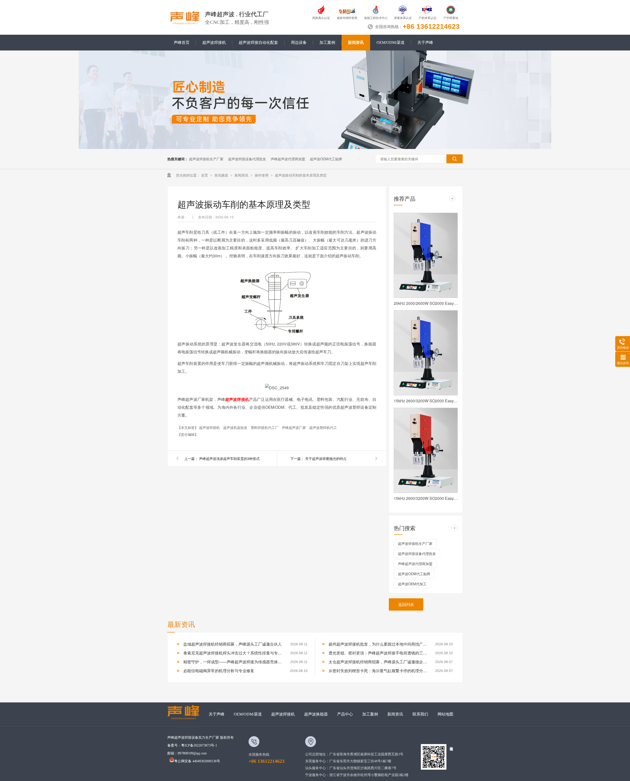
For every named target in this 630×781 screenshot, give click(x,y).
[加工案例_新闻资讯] (315, 147)
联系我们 (420, 714)
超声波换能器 (316, 714)
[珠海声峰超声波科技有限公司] (185, 714)
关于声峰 (425, 42)
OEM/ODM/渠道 (391, 42)
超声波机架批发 (235, 427)
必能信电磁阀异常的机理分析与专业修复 (218, 670)
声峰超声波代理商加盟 (288, 158)
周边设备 (299, 42)
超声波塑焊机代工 (323, 427)
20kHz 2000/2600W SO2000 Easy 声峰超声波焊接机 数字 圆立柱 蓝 (426, 303)
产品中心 (345, 714)
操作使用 (262, 175)
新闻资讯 (356, 42)
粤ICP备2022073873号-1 (199, 745)
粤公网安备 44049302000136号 (197, 761)
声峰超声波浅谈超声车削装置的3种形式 (229, 458)
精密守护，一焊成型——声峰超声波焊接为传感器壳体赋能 (232, 662)
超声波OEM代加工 (412, 583)
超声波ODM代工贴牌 (326, 158)
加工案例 (327, 42)
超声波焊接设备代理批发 (247, 158)
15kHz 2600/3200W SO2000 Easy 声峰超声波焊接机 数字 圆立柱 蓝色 (426, 401)
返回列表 (406, 604)
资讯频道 (221, 175)
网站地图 (445, 714)
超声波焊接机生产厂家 (206, 158)
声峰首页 (181, 42)
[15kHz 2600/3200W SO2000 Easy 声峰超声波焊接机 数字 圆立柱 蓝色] (425, 352)
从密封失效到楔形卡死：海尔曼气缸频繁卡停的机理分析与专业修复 (378, 670)
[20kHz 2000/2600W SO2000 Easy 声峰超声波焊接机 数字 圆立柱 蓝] (425, 255)
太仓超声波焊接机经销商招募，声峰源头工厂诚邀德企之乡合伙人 (378, 662)
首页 (205, 175)
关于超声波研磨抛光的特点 (325, 458)
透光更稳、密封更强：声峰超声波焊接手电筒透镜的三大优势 (378, 653)
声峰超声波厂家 (294, 427)
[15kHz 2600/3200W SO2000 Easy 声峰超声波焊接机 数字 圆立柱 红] (425, 450)
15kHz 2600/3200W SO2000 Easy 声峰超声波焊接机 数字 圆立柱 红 (426, 498)
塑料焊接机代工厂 (265, 427)
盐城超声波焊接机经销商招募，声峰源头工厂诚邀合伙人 (232, 644)
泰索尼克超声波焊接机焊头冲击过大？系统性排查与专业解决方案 (232, 653)
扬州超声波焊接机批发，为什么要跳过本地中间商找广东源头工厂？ (378, 644)
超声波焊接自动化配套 (258, 42)
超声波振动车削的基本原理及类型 (301, 175)
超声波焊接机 (214, 42)
